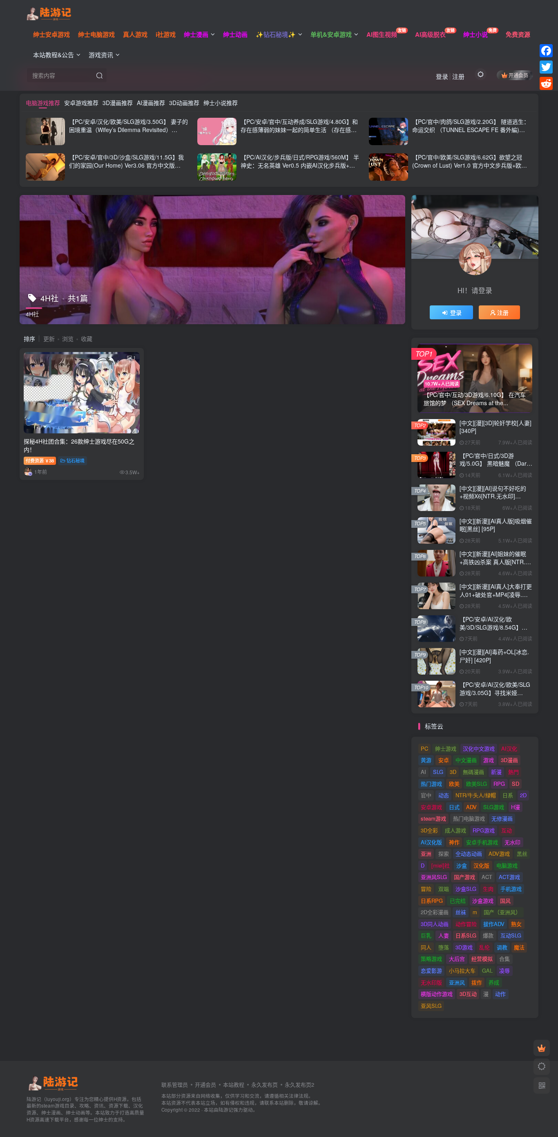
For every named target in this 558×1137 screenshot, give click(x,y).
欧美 (454, 783)
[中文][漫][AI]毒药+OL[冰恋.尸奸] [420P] (494, 656)
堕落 (443, 947)
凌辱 (504, 970)
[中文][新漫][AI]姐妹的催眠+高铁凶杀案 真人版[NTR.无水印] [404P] (495, 561)
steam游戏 (433, 818)
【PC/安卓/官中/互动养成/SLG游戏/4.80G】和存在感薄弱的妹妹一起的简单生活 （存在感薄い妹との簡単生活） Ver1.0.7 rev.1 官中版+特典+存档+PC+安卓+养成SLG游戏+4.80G (299, 133)
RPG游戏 (484, 830)
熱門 (513, 772)
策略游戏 (431, 958)
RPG (499, 783)
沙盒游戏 (482, 900)
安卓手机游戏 (482, 842)
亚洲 (426, 853)
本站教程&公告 (53, 54)
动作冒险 (466, 924)
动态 (443, 795)
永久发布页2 (299, 1084)
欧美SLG (476, 783)
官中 (426, 795)
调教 (502, 947)
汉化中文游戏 (479, 748)
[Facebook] (546, 51)
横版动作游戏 (437, 994)
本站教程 (233, 1084)
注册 (458, 76)
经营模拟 (482, 958)
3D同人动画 (435, 924)
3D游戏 (464, 947)
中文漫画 (466, 760)
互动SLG (510, 935)
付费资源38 (40, 460)
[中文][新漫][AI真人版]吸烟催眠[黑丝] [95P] (496, 525)
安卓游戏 (431, 807)
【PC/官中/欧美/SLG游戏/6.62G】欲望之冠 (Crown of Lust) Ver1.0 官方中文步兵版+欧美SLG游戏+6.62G (469, 165)
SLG (438, 772)
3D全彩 (429, 830)
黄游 (426, 760)
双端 (443, 889)
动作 (500, 994)
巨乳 (426, 935)
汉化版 (481, 865)
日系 (507, 795)
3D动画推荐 (184, 103)
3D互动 (468, 994)
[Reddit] (546, 83)
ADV (471, 807)
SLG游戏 (493, 807)
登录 (442, 76)
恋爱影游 (431, 970)
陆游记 (226, 1109)
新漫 (496, 772)
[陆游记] (49, 12)
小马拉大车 (462, 970)
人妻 (443, 935)
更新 (49, 338)
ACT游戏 (509, 877)
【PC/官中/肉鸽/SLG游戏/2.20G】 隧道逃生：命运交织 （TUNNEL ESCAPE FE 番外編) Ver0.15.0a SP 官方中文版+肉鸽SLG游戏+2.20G (470, 133)
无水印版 (431, 982)
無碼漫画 (473, 772)
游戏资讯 (101, 54)
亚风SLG (431, 1005)
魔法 (519, 947)
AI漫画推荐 (151, 103)
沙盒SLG (465, 889)
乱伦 (484, 947)
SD (515, 783)
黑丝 (522, 853)
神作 (454, 842)
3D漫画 (509, 760)
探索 (443, 853)
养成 (494, 982)
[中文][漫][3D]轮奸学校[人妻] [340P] (495, 427)
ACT (487, 877)
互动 (506, 830)
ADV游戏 (499, 853)
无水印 (512, 842)
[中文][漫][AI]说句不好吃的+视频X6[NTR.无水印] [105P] (493, 496)
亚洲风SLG (434, 877)
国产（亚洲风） (502, 912)
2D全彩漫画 (435, 912)
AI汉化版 (431, 842)
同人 (426, 947)
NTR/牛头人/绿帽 (475, 795)
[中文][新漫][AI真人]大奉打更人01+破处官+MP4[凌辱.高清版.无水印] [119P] (496, 594)
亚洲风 (457, 982)
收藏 (86, 338)
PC (424, 748)
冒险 (426, 889)
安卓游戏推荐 (81, 103)
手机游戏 (511, 889)
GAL (487, 970)
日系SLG (465, 935)
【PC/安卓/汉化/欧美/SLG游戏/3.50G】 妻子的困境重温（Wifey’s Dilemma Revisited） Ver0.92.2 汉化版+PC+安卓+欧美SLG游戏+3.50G (128, 133)
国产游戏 (464, 877)
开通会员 (518, 75)
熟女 (516, 924)
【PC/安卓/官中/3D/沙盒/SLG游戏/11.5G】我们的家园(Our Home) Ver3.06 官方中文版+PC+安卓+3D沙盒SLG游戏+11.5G (126, 165)
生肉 (488, 889)
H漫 (515, 807)
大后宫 (457, 958)
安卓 (443, 760)
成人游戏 (455, 830)
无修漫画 (502, 818)
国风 (505, 900)
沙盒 (461, 865)
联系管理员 (174, 1084)
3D (453, 772)
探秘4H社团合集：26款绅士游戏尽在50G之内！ (79, 445)
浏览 (68, 338)
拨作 (476, 982)
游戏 (488, 760)
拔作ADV (493, 924)
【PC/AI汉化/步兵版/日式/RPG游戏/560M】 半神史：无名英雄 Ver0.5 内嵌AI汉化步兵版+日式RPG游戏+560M (300, 165)
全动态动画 (468, 853)
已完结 (458, 900)
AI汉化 (509, 748)
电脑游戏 (507, 865)
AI (423, 772)
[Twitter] (546, 67)
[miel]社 (440, 865)
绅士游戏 (445, 748)
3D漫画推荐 (118, 103)
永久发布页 (264, 1084)
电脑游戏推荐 (43, 103)
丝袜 (460, 912)
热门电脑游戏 (469, 818)
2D (523, 795)
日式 (454, 807)
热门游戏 (431, 783)
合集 (504, 958)
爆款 (488, 935)
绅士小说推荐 (220, 103)
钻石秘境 (76, 460)
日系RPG (432, 900)
